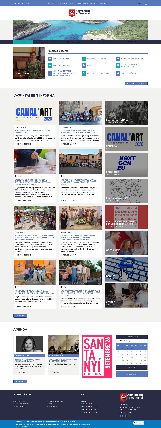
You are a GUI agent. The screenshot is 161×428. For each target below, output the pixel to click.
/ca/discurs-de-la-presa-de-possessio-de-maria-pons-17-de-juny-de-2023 (29, 63)
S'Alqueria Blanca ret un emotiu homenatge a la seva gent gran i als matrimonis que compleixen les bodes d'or (34, 292)
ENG (23, 3)
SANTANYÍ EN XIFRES (61, 65)
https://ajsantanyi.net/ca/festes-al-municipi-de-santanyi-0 (126, 113)
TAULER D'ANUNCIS (61, 59)
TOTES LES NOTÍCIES (132, 42)
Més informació (22, 426)
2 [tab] (82, 37)
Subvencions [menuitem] (52, 406)
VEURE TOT (132, 367)
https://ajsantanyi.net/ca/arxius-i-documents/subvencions (126, 269)
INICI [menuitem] (84, 401)
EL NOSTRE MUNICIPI (73, 42)
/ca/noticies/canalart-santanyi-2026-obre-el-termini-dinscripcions (126, 139)
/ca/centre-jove (126, 191)
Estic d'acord (139, 423)
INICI (23, 42)
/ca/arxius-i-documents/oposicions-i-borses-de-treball (126, 243)
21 (136, 357)
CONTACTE (51, 3)
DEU (28, 3)
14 (136, 354)
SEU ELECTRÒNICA (128, 73)
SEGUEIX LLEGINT (24, 144)
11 (122, 354)
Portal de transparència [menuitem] (55, 401)
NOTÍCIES (62, 3)
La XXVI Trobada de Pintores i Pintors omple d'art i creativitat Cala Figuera (77, 132)
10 (118, 354)
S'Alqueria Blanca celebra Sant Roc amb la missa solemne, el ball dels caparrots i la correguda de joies (34, 237)
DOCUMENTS (82, 3)
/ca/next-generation (126, 165)
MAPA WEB (103, 3)
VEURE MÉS (20, 316)
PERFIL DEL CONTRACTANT (98, 73)
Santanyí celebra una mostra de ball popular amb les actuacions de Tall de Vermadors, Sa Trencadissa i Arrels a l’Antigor (78, 182)
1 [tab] (78, 37)
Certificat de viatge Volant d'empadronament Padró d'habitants (65, 73)
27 (132, 360)
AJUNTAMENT (46, 42)
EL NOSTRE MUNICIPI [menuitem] (89, 406)
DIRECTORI (93, 3)
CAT (14, 3)
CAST (19, 3)
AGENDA (71, 3)
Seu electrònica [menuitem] (20, 401)
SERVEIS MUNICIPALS (103, 42)
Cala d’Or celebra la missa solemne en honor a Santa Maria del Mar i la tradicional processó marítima (77, 237)
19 (127, 357)
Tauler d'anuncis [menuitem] (20, 406)
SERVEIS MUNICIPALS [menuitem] (89, 409)
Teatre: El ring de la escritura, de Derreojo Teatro (63, 360)
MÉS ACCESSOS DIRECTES (136, 83)
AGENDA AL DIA (132, 374)
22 (141, 357)
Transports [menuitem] (51, 403)
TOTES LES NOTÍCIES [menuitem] (89, 412)
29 (141, 360)
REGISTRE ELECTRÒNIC (96, 59)
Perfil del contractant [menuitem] (22, 403)
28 (136, 360)
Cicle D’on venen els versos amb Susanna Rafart (27, 360)
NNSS (89, 65)
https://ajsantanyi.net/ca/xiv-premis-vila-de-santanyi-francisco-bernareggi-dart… (126, 217)
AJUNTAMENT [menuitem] (87, 404)
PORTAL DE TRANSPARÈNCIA (132, 59)
